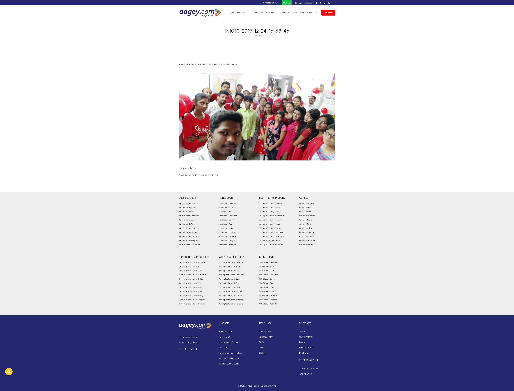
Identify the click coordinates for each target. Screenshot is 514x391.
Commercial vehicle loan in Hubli (190, 271)
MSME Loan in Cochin (267, 279)
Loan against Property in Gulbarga (271, 232)
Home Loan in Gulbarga (227, 232)
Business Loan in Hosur (187, 207)
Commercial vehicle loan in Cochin (191, 279)
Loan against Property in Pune (269, 224)
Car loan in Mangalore (307, 241)
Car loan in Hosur (305, 207)
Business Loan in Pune (186, 224)
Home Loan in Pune (225, 224)
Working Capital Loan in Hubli (229, 271)
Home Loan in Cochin (226, 220)
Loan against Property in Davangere (271, 236)
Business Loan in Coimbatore (189, 216)
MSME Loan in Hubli (266, 271)
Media (302, 342)
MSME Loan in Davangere (268, 296)
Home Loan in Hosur (226, 207)
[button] (9, 371)
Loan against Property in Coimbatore (271, 216)
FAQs (261, 342)
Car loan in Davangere (306, 236)
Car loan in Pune (305, 224)
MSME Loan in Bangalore (268, 262)
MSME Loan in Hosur (266, 266)
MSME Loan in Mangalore (268, 300)
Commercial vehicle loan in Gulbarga (191, 291)
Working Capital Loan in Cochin (230, 279)
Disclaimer (304, 353)
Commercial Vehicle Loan (231, 353)
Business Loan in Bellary (187, 228)
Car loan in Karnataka (306, 245)
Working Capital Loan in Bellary (230, 287)
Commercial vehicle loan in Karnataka (192, 304)
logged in (196, 175)
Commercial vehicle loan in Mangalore (192, 300)
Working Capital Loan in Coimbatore (231, 275)
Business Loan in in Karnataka (189, 245)
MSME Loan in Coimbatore (268, 275)
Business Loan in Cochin (187, 220)
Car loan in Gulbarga (306, 232)
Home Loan (224, 337)
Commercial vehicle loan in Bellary (190, 287)
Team (302, 331)
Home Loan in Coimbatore (228, 216)
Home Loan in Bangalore (227, 203)
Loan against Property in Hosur (270, 207)
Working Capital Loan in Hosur (229, 266)
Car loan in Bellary (305, 228)
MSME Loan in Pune (266, 283)
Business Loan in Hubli (187, 212)
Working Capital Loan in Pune (229, 283)
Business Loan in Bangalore (188, 203)
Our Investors (305, 337)
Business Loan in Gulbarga (188, 232)
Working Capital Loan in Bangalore (231, 262)
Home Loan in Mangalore (227, 241)
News (261, 347)
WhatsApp (287, 3)
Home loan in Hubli (225, 212)
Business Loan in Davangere (188, 236)
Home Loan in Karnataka (227, 245)
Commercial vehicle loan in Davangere (192, 296)
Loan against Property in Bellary (270, 228)
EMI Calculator (266, 337)
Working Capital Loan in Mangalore (231, 300)
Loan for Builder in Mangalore (269, 241)
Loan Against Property (229, 342)
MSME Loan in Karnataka (268, 304)
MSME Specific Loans (229, 363)
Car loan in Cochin (305, 220)
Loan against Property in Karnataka (271, 245)
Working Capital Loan (229, 358)
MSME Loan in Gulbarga (267, 291)
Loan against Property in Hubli (269, 212)
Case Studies (265, 331)
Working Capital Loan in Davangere (231, 296)
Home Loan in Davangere (227, 236)
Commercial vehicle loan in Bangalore (192, 262)
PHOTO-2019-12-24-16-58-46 (224, 65)
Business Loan (225, 331)
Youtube (328, 13)
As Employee (305, 374)
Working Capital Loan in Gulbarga (231, 291)
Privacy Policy (306, 347)
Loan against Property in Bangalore (271, 203)
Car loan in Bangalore (306, 203)
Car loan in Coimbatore (307, 216)
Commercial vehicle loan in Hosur (190, 266)
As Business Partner (308, 368)
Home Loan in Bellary (226, 228)
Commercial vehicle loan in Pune (190, 283)
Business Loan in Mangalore (188, 241)
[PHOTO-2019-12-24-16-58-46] (257, 116)
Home (258, 36)
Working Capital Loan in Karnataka (231, 304)
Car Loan (223, 347)
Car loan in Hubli (305, 212)
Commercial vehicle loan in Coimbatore (192, 275)
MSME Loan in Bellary (267, 287)
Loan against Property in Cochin (270, 220)
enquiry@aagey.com (305, 3)
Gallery (262, 353)
